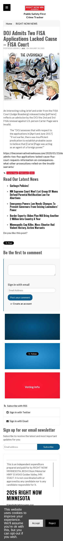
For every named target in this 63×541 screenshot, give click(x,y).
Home (9, 23)
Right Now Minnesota (24, 495)
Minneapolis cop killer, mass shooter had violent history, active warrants (32, 226)
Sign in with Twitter (20, 412)
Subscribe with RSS (17, 405)
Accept (36, 523)
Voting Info (32, 387)
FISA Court (23, 173)
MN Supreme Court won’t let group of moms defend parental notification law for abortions (34, 194)
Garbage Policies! (19, 186)
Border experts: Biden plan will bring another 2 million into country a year (34, 217)
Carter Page (12, 173)
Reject (52, 523)
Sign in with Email (18, 421)
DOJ (32, 173)
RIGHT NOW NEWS (26, 23)
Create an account (22, 303)
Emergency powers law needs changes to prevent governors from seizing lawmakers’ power (34, 207)
